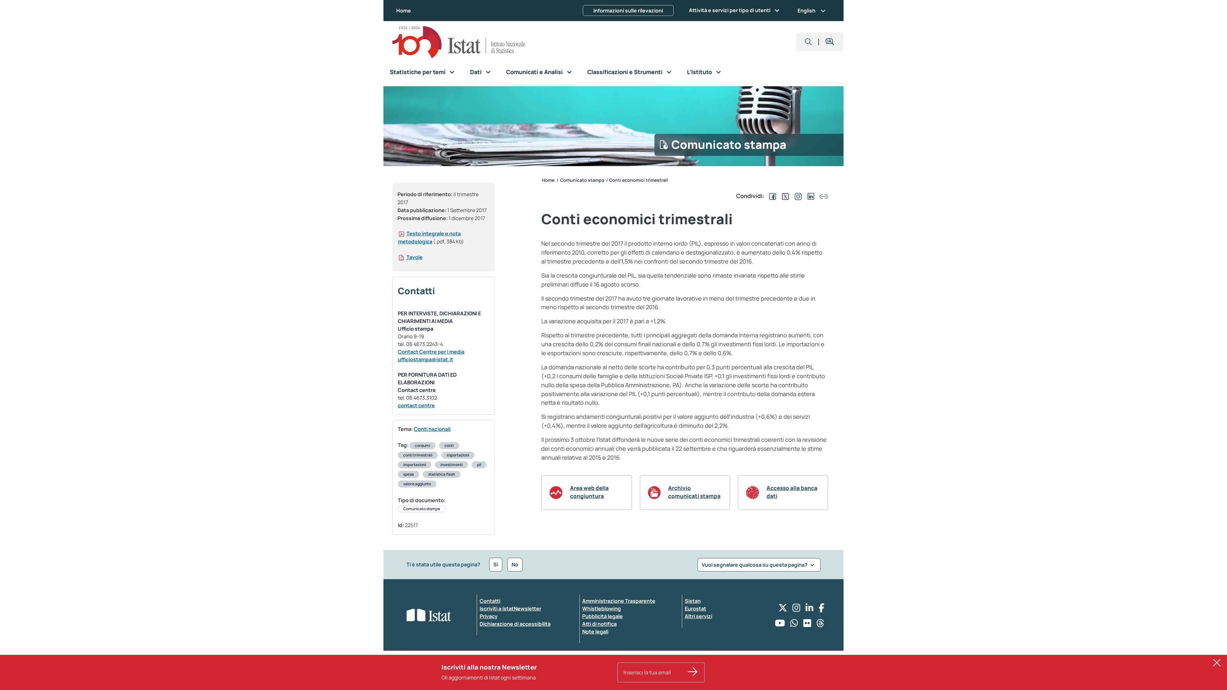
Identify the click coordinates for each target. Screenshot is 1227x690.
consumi (422, 445)
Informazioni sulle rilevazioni (628, 10)
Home (403, 10)
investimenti (451, 464)
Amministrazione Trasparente (618, 600)
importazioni (414, 464)
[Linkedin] (810, 609)
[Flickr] (807, 625)
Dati (476, 72)
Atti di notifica (599, 623)
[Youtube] (780, 625)
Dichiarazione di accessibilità (515, 623)
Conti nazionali (432, 429)
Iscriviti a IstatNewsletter (510, 608)
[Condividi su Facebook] (771, 196)
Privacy (489, 616)
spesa (408, 474)
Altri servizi (698, 616)
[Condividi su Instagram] (797, 196)
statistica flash (441, 474)
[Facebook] (821, 609)
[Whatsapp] (794, 625)
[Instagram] (796, 609)
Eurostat (695, 608)
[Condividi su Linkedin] (809, 196)
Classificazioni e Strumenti (624, 72)
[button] (808, 42)
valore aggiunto (417, 484)
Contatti (490, 600)
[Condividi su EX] (784, 196)
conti (449, 445)
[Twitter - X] (782, 609)
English (806, 10)
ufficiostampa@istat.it (425, 359)
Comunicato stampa (421, 508)
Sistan (693, 600)
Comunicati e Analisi (534, 72)
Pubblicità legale (602, 616)
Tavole (414, 257)
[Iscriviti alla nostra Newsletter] (692, 672)
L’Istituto (699, 72)
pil (479, 464)
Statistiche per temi (417, 72)
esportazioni (458, 455)
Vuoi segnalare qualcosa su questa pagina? (755, 564)
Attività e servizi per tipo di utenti (729, 10)
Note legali (595, 631)
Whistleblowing (601, 608)
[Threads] (820, 625)
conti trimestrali (417, 455)
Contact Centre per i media (431, 351)
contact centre (416, 405)
